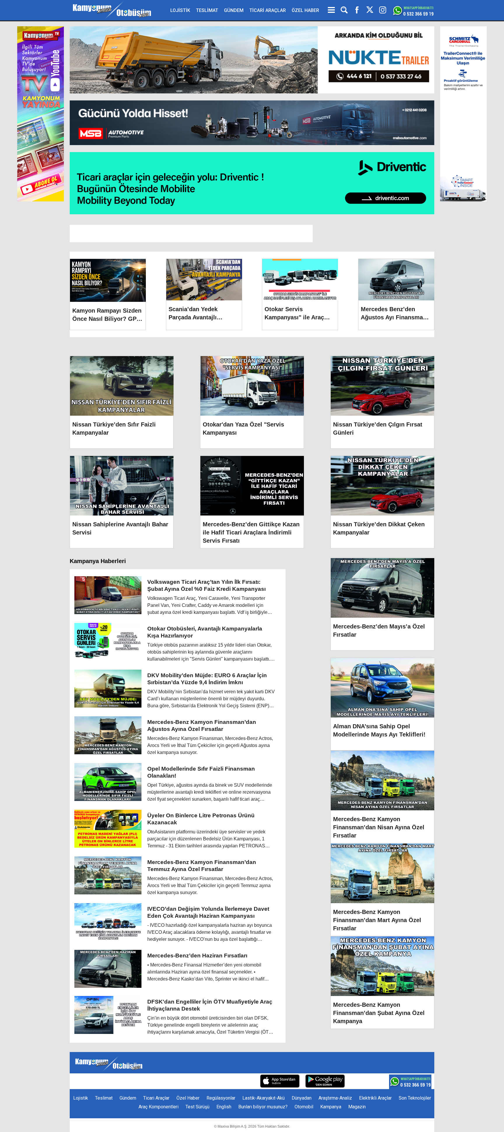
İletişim (163, 1081)
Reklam (184, 1081)
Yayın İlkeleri (210, 1081)
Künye (144, 1081)
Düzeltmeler (241, 1081)
